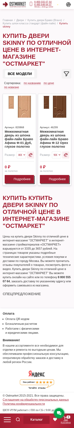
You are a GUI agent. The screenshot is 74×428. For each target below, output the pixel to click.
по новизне (11, 87)
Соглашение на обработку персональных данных (36, 399)
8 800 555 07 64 (43, 2)
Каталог (36, 419)
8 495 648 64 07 (43, 4)
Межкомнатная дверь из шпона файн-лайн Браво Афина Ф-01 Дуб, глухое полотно (19, 139)
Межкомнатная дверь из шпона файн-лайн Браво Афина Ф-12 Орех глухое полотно (54, 139)
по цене (49, 83)
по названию (32, 83)
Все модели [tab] (20, 74)
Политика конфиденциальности (24, 403)
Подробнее (22, 179)
